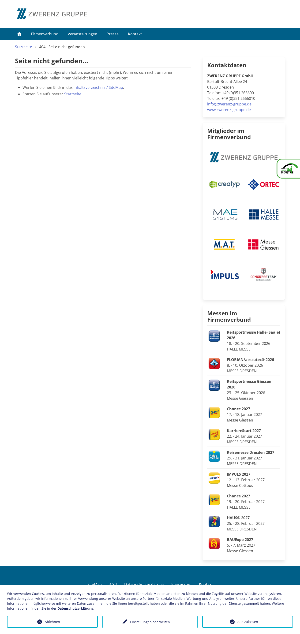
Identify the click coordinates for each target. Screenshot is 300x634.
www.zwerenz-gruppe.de (229, 109)
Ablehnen (52, 621)
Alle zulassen (247, 621)
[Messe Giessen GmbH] (263, 243)
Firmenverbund (44, 34)
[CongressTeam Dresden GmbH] (263, 273)
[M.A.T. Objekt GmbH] (224, 243)
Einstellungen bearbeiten (150, 622)
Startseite (23, 46)
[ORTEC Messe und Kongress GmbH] (263, 183)
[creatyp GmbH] (224, 183)
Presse (113, 34)
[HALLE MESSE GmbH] (263, 213)
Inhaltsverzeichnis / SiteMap (98, 87)
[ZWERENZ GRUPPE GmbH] (243, 156)
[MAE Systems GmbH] (224, 213)
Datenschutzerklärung (144, 584)
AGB (113, 584)
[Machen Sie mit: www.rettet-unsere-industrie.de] (288, 169)
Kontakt (135, 34)
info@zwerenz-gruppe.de (229, 104)
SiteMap (94, 584)
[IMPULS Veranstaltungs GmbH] (224, 273)
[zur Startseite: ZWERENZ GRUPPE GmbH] (52, 14)
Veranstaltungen (82, 34)
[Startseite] (19, 34)
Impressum (181, 584)
